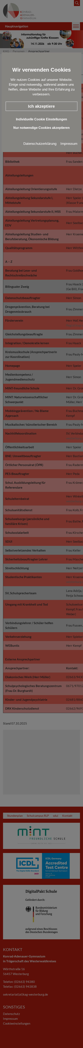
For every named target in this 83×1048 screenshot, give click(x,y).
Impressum (68, 143)
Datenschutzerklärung (39, 143)
